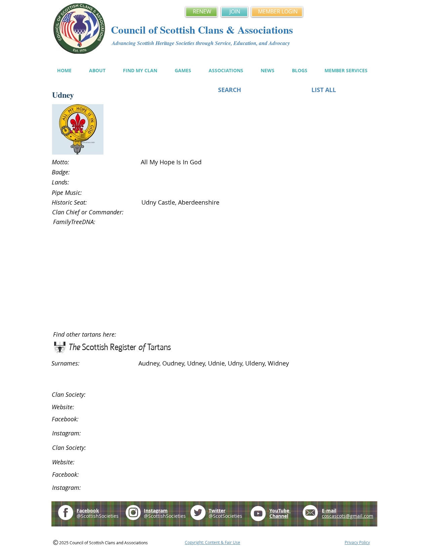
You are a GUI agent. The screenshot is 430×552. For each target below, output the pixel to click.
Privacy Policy (357, 542)
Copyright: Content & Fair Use (212, 542)
